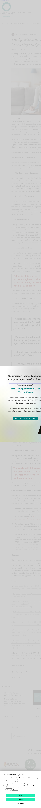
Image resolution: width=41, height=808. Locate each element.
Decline (20, 799)
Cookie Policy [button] (9, 788)
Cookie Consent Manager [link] (9, 774)
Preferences (20, 803)
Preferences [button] (15, 790)
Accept (20, 795)
